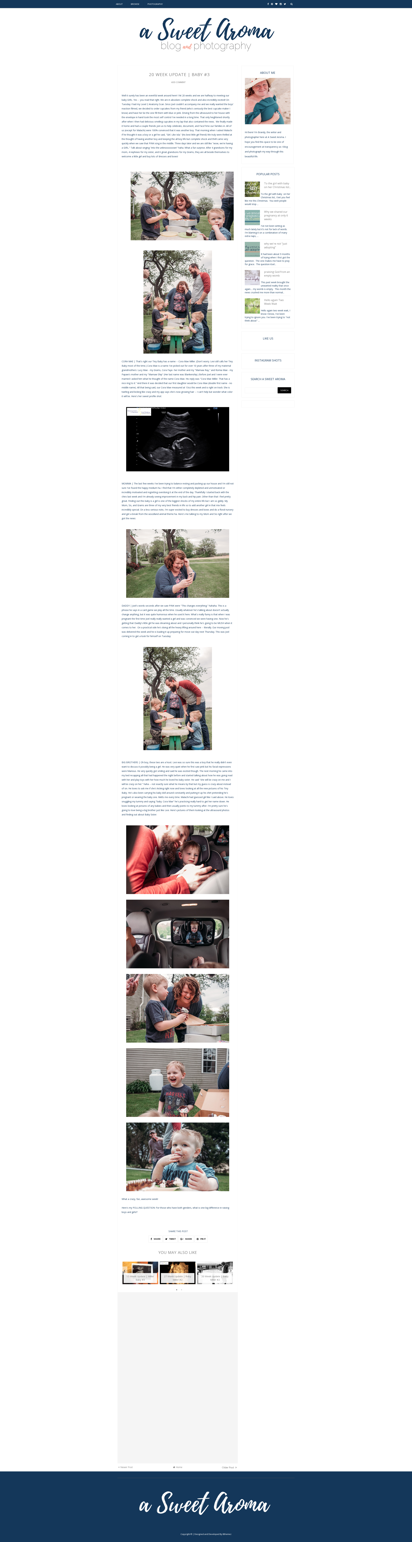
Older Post (228, 1467)
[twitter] (285, 4)
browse (135, 4)
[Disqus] (178, 1339)
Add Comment (178, 82)
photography (155, 4)
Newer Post (126, 1467)
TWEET (172, 1239)
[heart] (276, 4)
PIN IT (203, 1239)
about (119, 4)
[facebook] (268, 4)
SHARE (157, 1239)
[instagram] (281, 4)
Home (179, 1467)
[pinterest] (272, 4)
